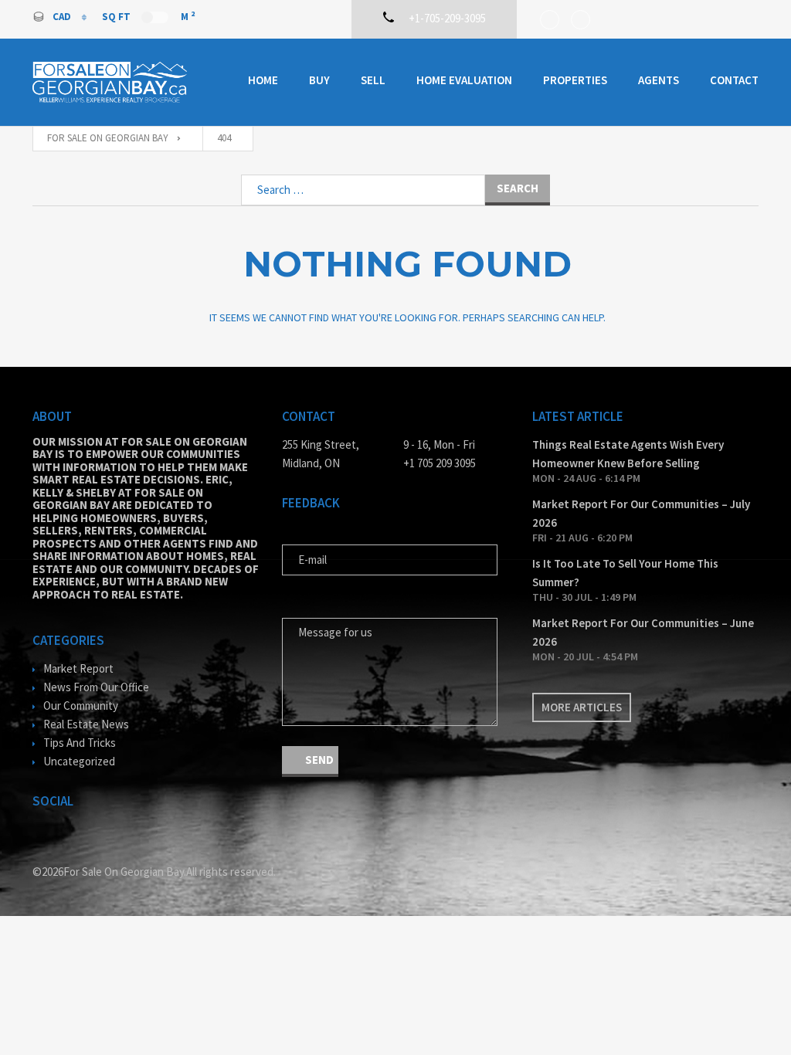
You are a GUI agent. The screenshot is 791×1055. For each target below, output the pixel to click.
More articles (581, 707)
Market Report (78, 668)
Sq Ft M (148, 16)
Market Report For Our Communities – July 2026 (641, 513)
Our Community (80, 705)
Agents (658, 80)
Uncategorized (79, 761)
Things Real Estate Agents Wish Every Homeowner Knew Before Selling (628, 453)
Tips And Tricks (79, 742)
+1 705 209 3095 (439, 463)
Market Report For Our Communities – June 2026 (643, 632)
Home (263, 80)
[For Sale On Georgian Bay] (109, 82)
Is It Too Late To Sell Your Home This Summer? (625, 572)
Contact (734, 80)
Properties (575, 80)
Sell (373, 80)
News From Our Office (96, 687)
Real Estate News (86, 724)
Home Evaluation (464, 80)
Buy (319, 80)
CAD (63, 16)
